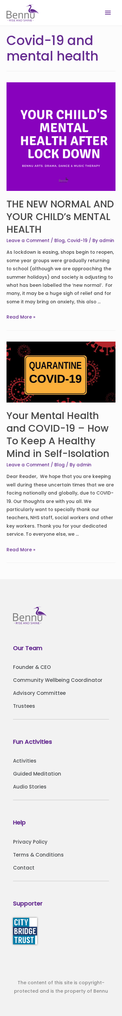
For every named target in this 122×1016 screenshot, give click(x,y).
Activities (24, 760)
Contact (23, 867)
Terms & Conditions (38, 854)
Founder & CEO (32, 667)
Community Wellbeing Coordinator (57, 680)
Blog (59, 241)
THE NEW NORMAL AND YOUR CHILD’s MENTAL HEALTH (60, 216)
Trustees (24, 706)
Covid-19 (77, 241)
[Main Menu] (108, 13)
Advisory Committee (39, 693)
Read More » (21, 317)
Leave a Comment (28, 241)
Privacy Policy (30, 841)
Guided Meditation (37, 773)
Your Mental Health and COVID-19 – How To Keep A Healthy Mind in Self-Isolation (58, 435)
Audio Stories (30, 786)
